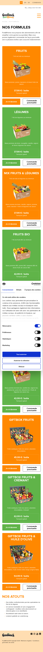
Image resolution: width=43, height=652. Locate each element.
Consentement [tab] (7, 290)
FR (21, 2)
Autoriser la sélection (21, 360)
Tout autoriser (21, 354)
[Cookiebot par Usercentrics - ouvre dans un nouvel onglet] (31, 284)
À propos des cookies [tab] (33, 290)
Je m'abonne (11, 102)
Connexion (36, 2)
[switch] (38, 332)
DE (29, 2)
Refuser (21, 366)
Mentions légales (26, 641)
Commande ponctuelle (32, 101)
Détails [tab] (18, 290)
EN (25, 2)
